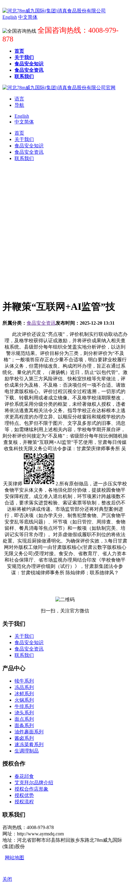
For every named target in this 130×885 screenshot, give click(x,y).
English (22, 116)
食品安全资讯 (41, 323)
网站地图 (14, 857)
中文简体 (24, 121)
